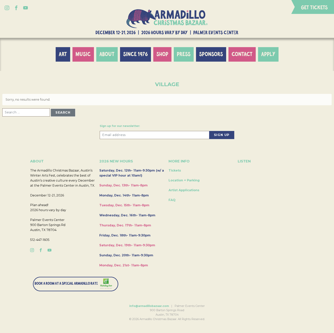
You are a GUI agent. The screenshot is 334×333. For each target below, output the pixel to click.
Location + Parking (184, 180)
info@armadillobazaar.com (149, 306)
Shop (162, 54)
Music (83, 54)
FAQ (172, 200)
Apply (268, 54)
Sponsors (211, 54)
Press (184, 54)
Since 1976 (135, 54)
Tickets (175, 170)
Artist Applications (184, 190)
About (107, 54)
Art (63, 54)
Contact (242, 54)
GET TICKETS (314, 8)
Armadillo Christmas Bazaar (167, 18)
